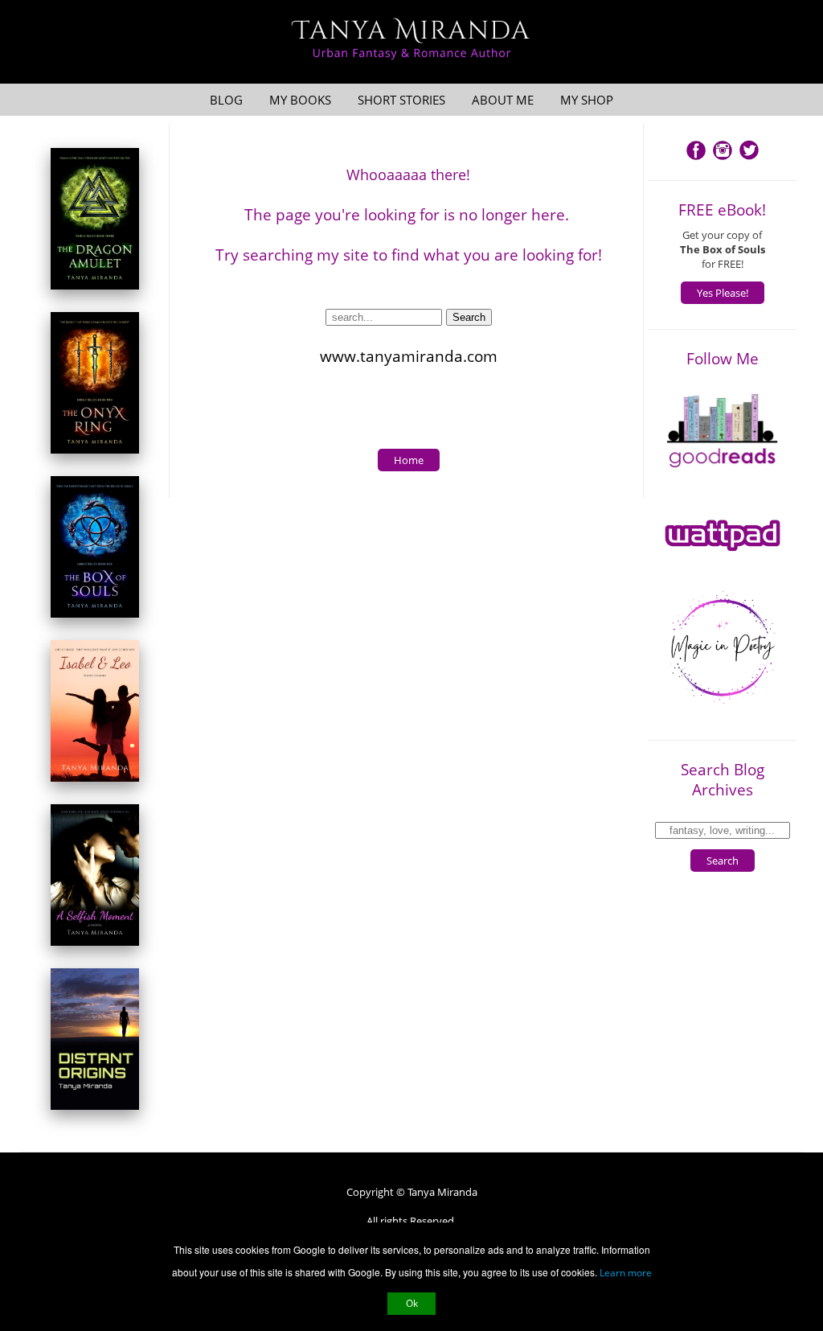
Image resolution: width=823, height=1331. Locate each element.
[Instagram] (722, 158)
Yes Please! (722, 293)
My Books (300, 100)
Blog (226, 100)
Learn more (626, 1273)
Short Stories (401, 100)
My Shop (586, 100)
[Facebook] (696, 158)
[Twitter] (749, 158)
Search (722, 860)
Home (409, 460)
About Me (503, 100)
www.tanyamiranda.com (408, 356)
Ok (412, 1303)
